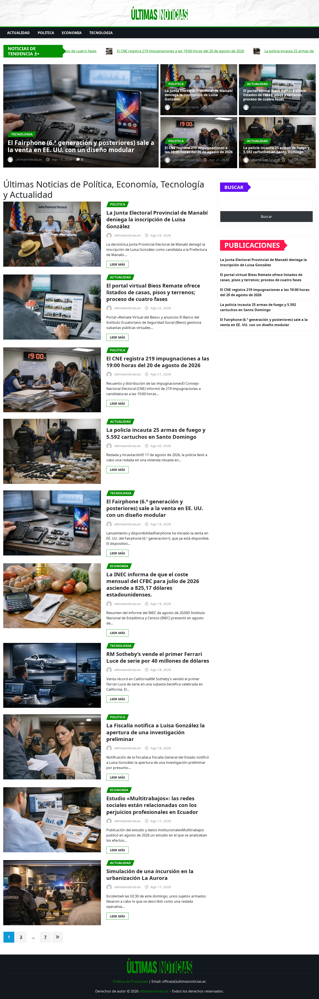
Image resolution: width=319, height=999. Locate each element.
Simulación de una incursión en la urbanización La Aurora (150, 874)
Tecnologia (101, 32)
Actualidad (18, 32)
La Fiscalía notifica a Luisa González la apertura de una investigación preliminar (155, 732)
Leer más (117, 264)
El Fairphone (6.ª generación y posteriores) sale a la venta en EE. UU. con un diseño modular (154, 508)
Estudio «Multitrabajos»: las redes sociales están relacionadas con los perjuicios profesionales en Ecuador (152, 805)
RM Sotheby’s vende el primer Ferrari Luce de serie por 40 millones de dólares (157, 657)
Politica (46, 32)
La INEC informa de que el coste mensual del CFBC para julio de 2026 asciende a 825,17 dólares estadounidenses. (152, 584)
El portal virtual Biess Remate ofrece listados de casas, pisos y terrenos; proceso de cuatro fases (274, 94)
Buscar (233, 187)
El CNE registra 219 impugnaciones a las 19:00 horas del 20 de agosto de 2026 (138, 146)
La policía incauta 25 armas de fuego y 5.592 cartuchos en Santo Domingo (276, 149)
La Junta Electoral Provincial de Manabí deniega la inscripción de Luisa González (199, 94)
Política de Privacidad (130, 981)
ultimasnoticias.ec (154, 991)
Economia (72, 32)
